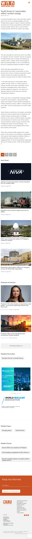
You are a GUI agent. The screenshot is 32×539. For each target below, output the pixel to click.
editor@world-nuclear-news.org (8, 524)
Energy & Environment (22, 500)
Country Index (20, 512)
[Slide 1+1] (15, 393)
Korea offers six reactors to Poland (14, 448)
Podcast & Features (21, 510)
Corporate (19, 506)
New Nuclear (20, 502)
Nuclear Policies (20, 504)
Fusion (18, 511)
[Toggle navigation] (29, 2)
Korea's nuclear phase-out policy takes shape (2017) (15, 459)
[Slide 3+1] (20, 393)
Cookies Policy (25, 533)
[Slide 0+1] (12, 393)
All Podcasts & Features (15, 345)
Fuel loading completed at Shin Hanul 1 (15, 452)
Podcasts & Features (4, 309)
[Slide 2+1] (17, 393)
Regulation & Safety (21, 503)
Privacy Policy (18, 533)
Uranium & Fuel (20, 507)
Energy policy (6, 430)
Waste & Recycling (21, 508)
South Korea (20, 430)
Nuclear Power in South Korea (12, 358)
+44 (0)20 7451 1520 (8, 525)
